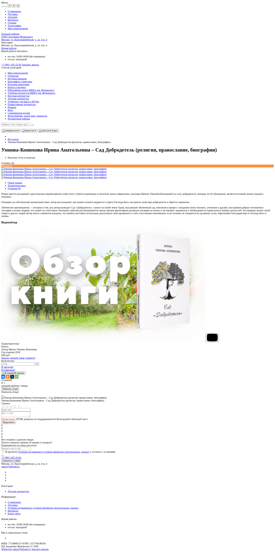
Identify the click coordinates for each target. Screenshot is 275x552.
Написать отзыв (10, 389)
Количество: (8, 360)
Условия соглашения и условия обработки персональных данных (53, 451)
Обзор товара (15, 182)
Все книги (13, 139)
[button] (24, 39)
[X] (12, 377)
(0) (12, 163)
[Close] (2, 395)
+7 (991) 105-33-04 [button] (11, 457)
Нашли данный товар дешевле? (18, 358)
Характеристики (17, 185)
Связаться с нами (11, 461)
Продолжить (8, 422)
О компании (14, 11)
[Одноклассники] (8, 377)
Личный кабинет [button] (10, 34)
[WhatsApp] (16, 377)
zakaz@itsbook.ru (10, 466)
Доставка (13, 14)
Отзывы (12, 22)
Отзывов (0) (14, 188)
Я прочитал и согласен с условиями (60, 451)
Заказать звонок (30, 64)
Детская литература (18, 491)
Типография (14, 25)
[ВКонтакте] (3, 377)
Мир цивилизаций (18, 28)
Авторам (12, 17)
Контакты (13, 20)
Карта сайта (14, 513)
